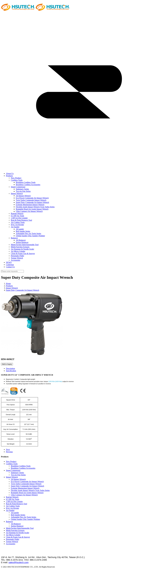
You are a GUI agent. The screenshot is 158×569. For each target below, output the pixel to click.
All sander (20, 229)
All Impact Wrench (23, 196)
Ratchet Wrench (17, 213)
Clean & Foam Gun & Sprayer (23, 253)
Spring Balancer (22, 242)
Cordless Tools (16, 180)
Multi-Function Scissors (20, 247)
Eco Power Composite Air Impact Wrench (32, 198)
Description (10, 368)
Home (8, 283)
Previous (9, 452)
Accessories (15, 260)
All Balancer (21, 240)
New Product (16, 178)
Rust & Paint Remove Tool (21, 220)
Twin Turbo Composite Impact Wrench (31, 200)
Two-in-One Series (23, 191)
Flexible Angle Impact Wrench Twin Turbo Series (35, 207)
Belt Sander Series (23, 231)
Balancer (14, 238)
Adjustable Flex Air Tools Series (28, 233)
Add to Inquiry (7, 364)
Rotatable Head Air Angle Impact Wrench (32, 209)
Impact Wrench (17, 193)
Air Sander (15, 227)
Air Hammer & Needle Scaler (22, 249)
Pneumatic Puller (17, 256)
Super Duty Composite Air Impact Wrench (32, 202)
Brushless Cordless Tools (25, 182)
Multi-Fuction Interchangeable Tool (25, 245)
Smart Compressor (18, 187)
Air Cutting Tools (18, 222)
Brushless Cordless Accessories (28, 185)
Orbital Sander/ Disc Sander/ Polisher (30, 236)
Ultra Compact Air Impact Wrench (29, 211)
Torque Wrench (17, 258)
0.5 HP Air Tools (17, 216)
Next (8, 449)
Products (9, 286)
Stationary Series (22, 189)
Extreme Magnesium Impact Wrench (30, 205)
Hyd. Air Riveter (17, 225)
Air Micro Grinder (18, 251)
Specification (11, 371)
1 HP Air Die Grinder (19, 218)
